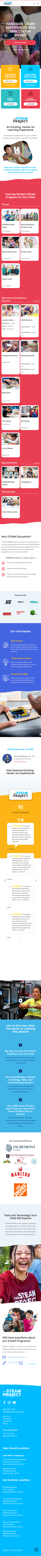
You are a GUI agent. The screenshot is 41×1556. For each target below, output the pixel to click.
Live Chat (31, 1363)
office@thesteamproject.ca (18, 1357)
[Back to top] (36, 1549)
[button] (38, 4)
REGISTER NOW (10, 85)
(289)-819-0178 (13, 1362)
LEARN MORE (9, 81)
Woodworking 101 (28, 355)
